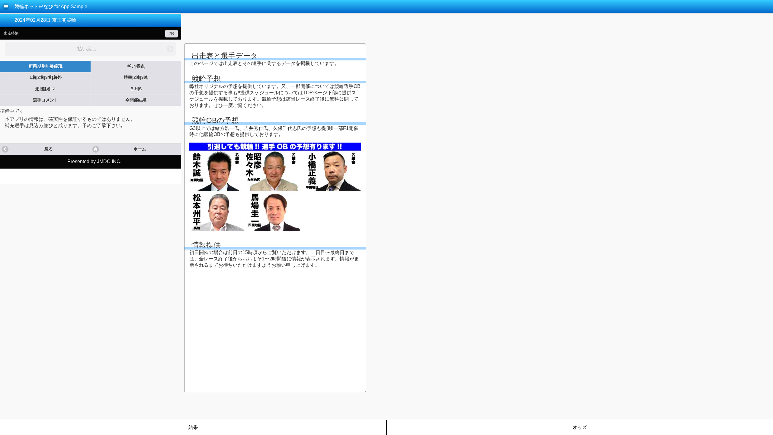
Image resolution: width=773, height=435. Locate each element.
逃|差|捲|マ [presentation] (45, 89)
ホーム (139, 149)
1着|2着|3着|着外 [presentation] (46, 77)
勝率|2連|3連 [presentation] (136, 77)
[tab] (45, 66)
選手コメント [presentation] (45, 100)
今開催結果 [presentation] (135, 100)
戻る (48, 149)
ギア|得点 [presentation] (136, 66)
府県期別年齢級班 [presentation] (46, 66)
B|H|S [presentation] (136, 89)
